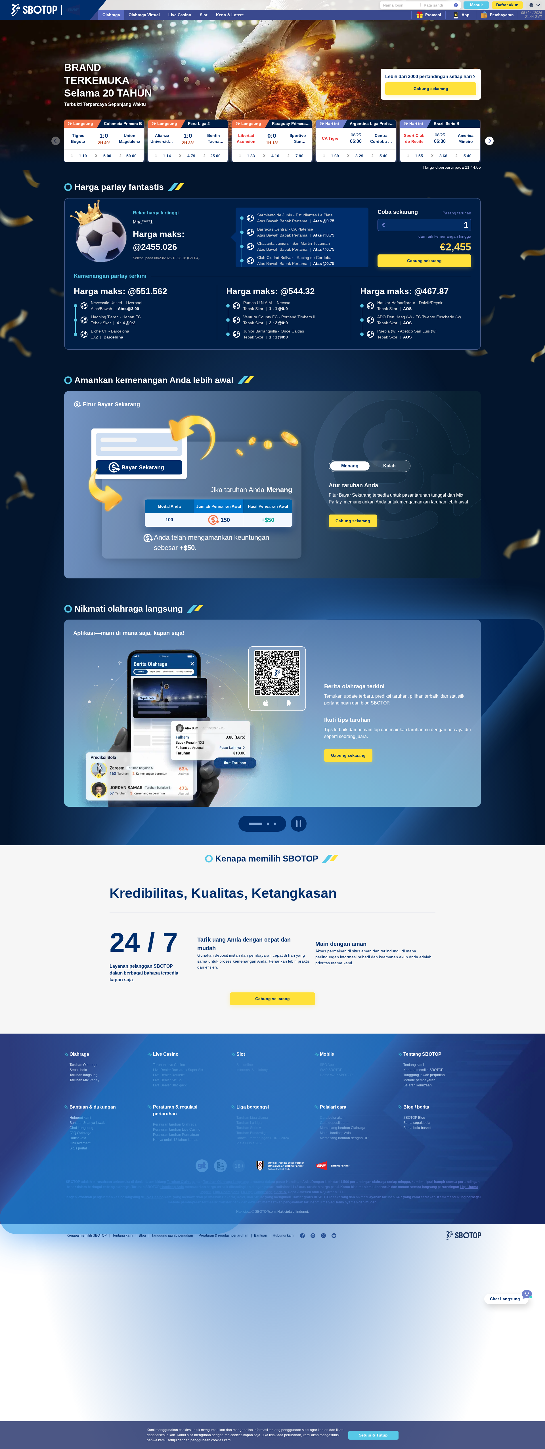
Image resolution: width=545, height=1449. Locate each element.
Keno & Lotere (230, 14)
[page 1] (262, 824)
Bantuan (260, 1235)
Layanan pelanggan (131, 966)
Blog (142, 1235)
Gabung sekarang (431, 88)
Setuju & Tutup (373, 1435)
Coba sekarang (398, 212)
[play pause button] (299, 824)
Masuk (476, 5)
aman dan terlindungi (380, 951)
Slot (203, 14)
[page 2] (275, 824)
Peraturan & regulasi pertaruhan (223, 1235)
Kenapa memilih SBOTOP (87, 1235)
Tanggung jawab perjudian (172, 1235)
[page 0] (250, 824)
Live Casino (179, 14)
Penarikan (278, 961)
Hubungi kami (283, 1235)
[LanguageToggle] (534, 5)
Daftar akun (507, 5)
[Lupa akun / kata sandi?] (456, 5)
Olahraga (111, 14)
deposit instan (227, 955)
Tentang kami (122, 1235)
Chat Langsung (505, 1299)
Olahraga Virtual (144, 14)
